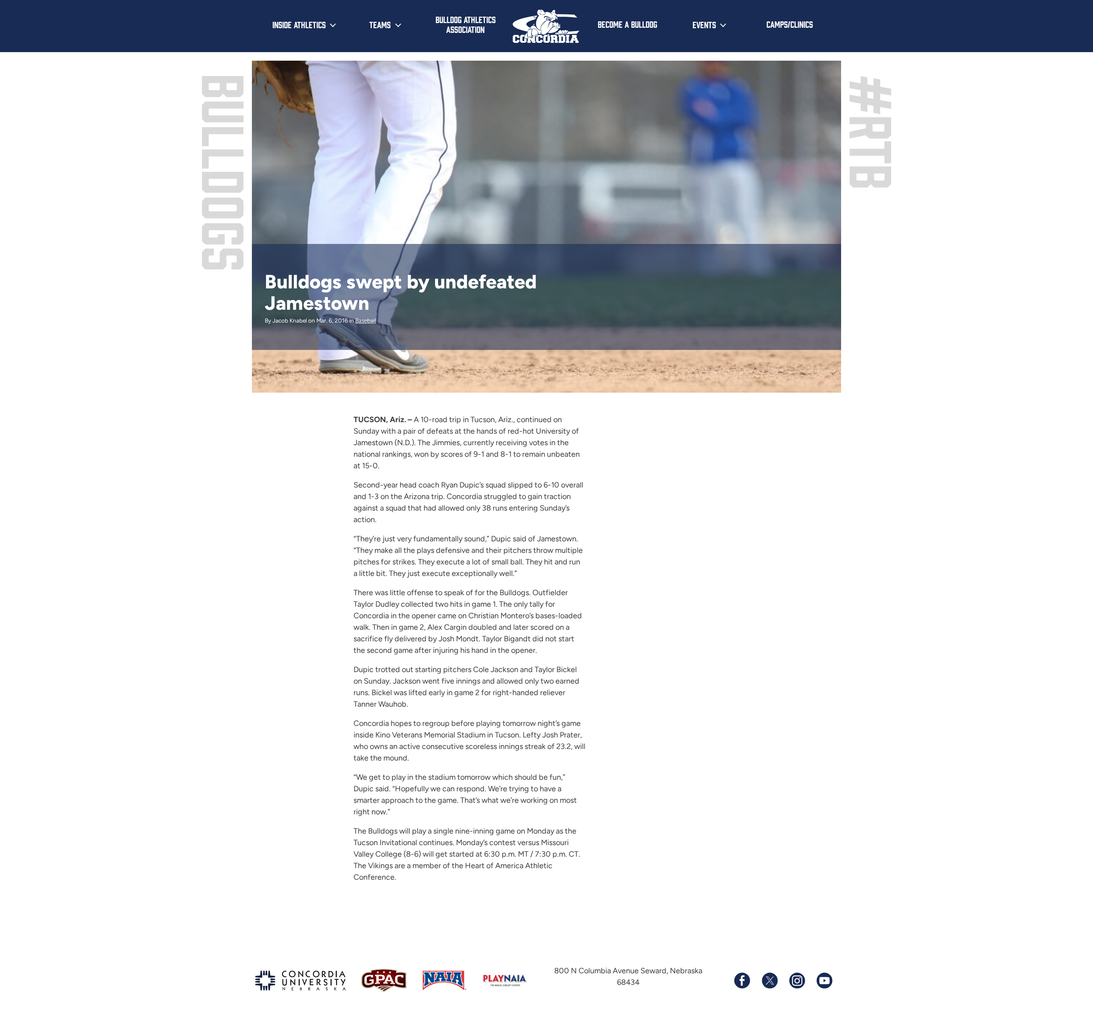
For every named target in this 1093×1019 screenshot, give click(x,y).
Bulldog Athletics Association (465, 24)
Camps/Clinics (789, 23)
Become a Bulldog (627, 23)
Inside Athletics (299, 24)
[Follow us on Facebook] (742, 980)
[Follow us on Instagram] (796, 980)
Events (704, 24)
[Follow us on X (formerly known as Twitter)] (769, 980)
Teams (380, 24)
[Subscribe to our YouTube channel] (824, 980)
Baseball (365, 320)
